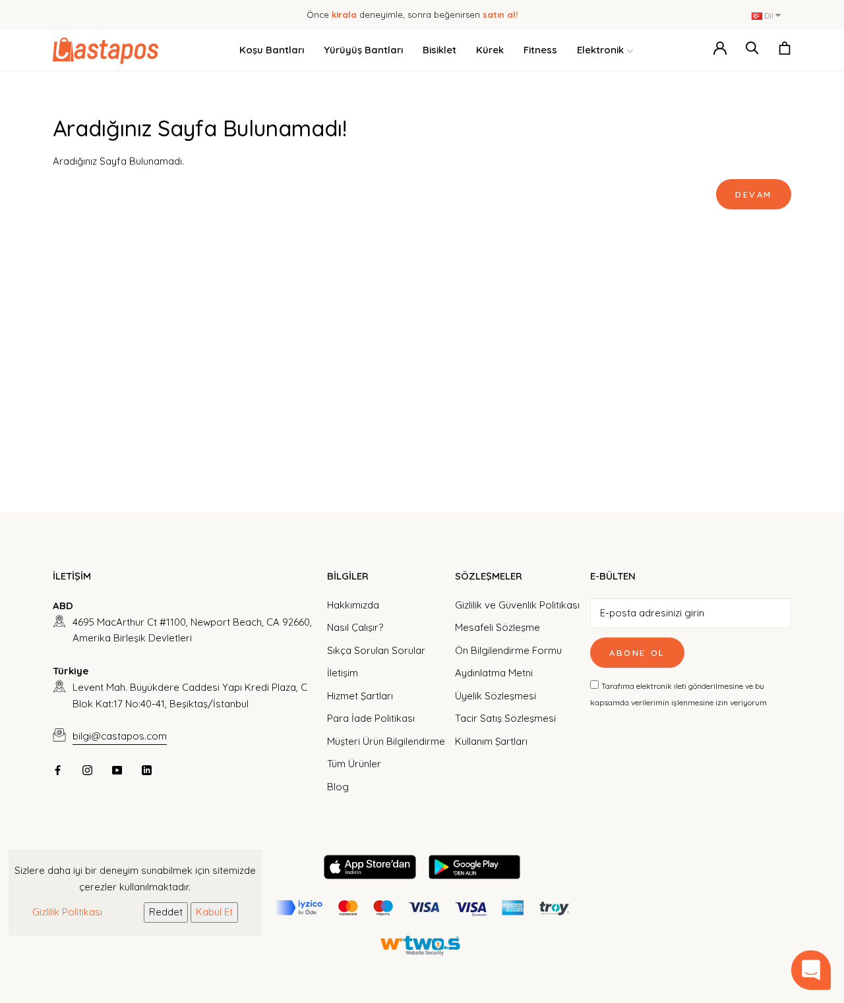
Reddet (166, 912)
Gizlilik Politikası (67, 912)
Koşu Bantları (271, 49)
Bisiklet (439, 49)
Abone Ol (637, 652)
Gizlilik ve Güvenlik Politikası (517, 605)
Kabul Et (214, 912)
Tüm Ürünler (354, 763)
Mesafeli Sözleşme (497, 627)
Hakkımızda (353, 605)
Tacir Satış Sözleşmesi (505, 718)
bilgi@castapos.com (120, 736)
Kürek (490, 49)
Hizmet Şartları (360, 696)
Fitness (540, 49)
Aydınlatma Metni (494, 672)
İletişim (342, 672)
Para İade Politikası (371, 718)
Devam (753, 194)
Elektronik (600, 49)
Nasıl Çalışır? (355, 627)
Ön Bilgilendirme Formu (508, 650)
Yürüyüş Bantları (363, 49)
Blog (338, 786)
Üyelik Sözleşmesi (495, 696)
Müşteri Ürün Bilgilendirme (386, 741)
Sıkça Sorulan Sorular (376, 650)
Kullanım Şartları (491, 741)
